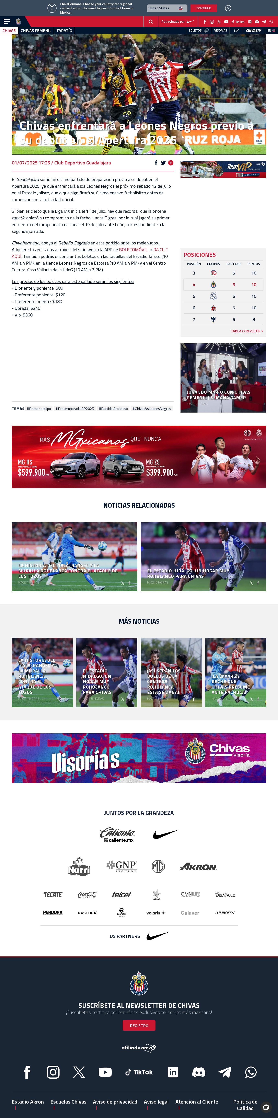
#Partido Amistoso (113, 408)
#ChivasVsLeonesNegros (152, 408)
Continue (203, 8)
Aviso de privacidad (115, 1101)
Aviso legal (156, 1101)
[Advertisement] (93, 359)
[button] (266, 1107)
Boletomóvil (133, 249)
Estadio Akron (28, 1101)
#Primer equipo (39, 408)
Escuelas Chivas (68, 1101)
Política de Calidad (245, 1104)
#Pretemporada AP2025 (75, 408)
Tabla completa (245, 331)
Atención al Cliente (196, 1101)
